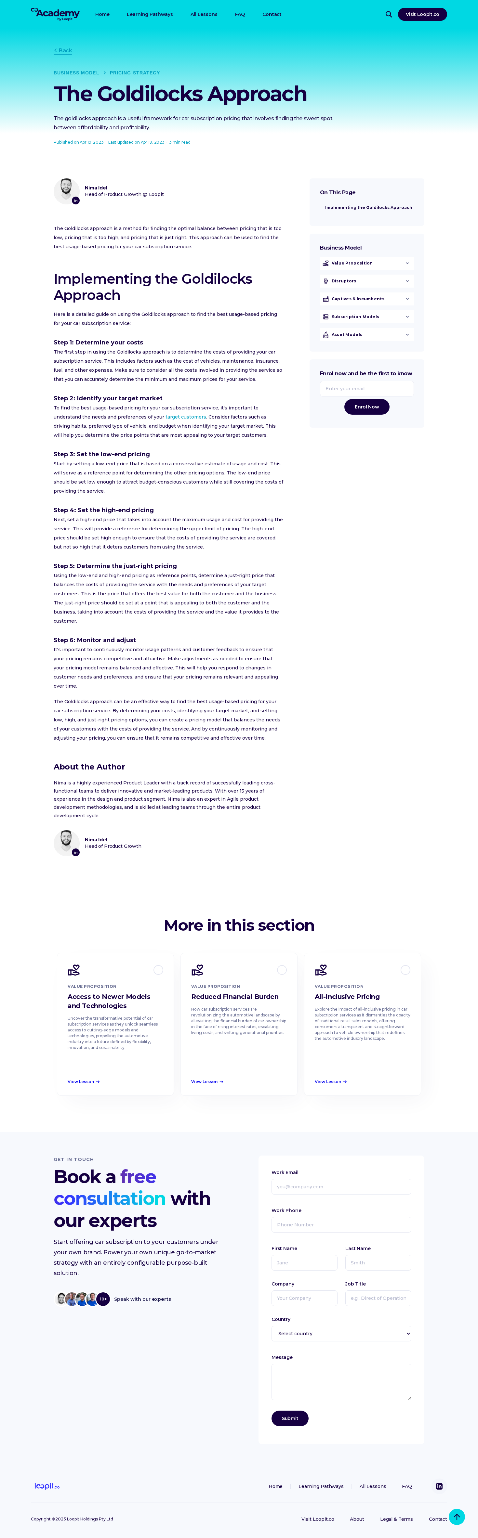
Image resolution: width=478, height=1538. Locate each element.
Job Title (355, 1284)
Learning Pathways (150, 14)
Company (283, 1284)
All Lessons (204, 14)
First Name (284, 1248)
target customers (186, 417)
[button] (367, 263)
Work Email (285, 1172)
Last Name (358, 1248)
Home (102, 14)
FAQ (240, 14)
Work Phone (286, 1210)
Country (281, 1319)
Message (282, 1357)
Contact (272, 14)
